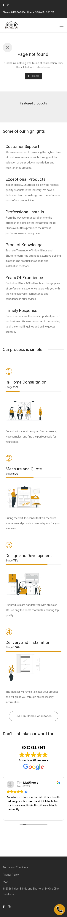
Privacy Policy (11, 874)
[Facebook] (3, 5)
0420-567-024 (18, 12)
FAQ (5, 881)
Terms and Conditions (15, 867)
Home (35, 76)
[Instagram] (8, 5)
